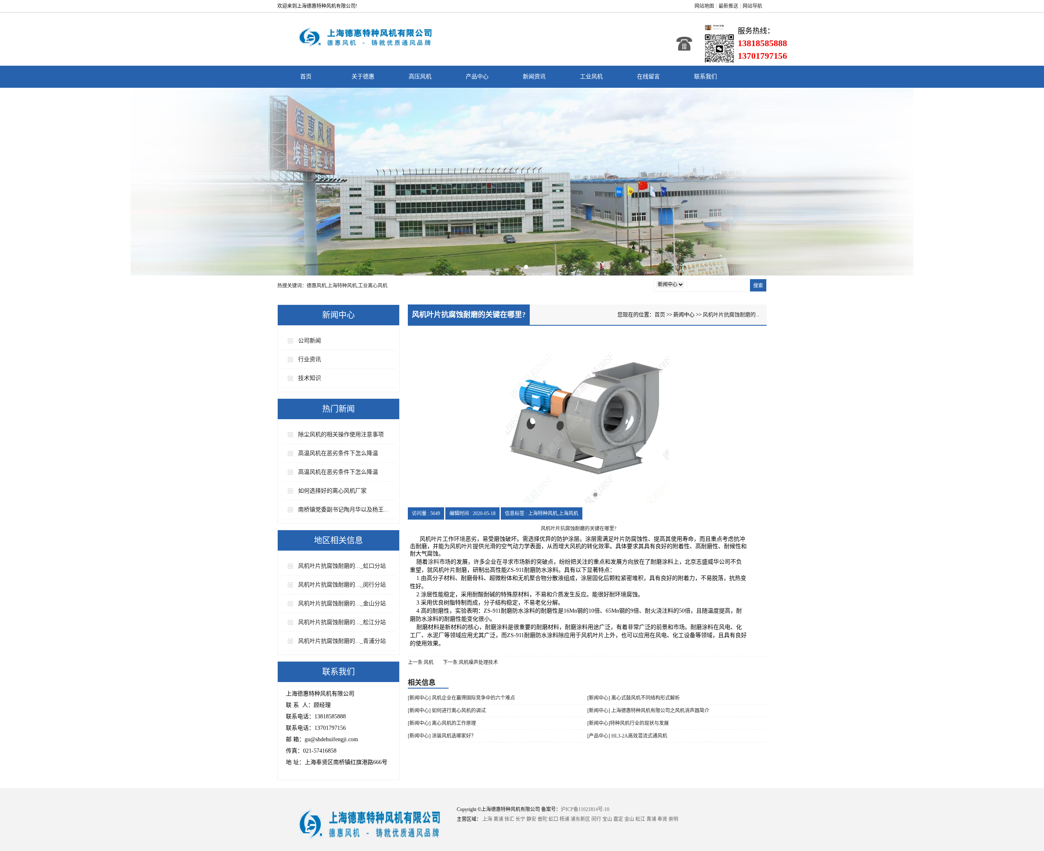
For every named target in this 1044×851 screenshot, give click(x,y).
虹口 (553, 819)
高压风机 (420, 76)
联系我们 (705, 76)
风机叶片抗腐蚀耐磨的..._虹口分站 (342, 566)
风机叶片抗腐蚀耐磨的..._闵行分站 (342, 585)
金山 (629, 819)
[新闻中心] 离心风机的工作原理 (442, 723)
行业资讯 (309, 359)
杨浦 (564, 819)
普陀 (542, 819)
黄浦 (498, 819)
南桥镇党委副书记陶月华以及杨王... (343, 510)
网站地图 (704, 6)
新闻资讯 (534, 76)
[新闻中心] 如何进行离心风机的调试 (447, 710)
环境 (459, 539)
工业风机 (591, 76)
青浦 (651, 819)
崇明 (673, 819)
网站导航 (752, 6)
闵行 (596, 819)
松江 (640, 819)
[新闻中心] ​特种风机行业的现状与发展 (628, 723)
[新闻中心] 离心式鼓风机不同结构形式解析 (633, 698)
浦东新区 (580, 819)
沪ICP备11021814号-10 (585, 809)
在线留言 (648, 76)
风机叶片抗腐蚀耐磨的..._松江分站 (342, 622)
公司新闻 (309, 341)
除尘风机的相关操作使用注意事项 (341, 434)
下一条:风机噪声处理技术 (470, 662)
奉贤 (662, 819)
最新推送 (728, 6)
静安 (531, 819)
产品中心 (477, 76)
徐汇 (509, 819)
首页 (306, 76)
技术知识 (309, 378)
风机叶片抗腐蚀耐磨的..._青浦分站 (342, 641)
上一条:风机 (421, 662)
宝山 (607, 819)
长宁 (520, 819)
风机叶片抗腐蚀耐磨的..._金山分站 (342, 603)
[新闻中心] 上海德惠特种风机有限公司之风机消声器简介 (648, 710)
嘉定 (618, 819)
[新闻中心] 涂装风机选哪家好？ (442, 736)
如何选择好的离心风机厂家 (332, 491)
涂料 (433, 562)
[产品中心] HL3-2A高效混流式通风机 (627, 736)
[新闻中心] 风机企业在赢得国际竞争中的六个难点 (461, 698)
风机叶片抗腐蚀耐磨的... (731, 314)
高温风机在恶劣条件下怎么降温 (338, 453)
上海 (487, 819)
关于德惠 (363, 76)
